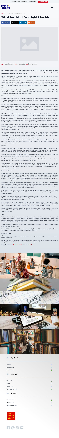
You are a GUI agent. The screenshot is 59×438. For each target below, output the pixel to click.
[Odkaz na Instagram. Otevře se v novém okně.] (13, 428)
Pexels (30, 244)
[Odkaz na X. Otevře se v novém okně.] (17, 428)
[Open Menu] (52, 7)
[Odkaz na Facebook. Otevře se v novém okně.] (8, 428)
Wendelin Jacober (18, 244)
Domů (2, 13)
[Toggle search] (56, 7)
